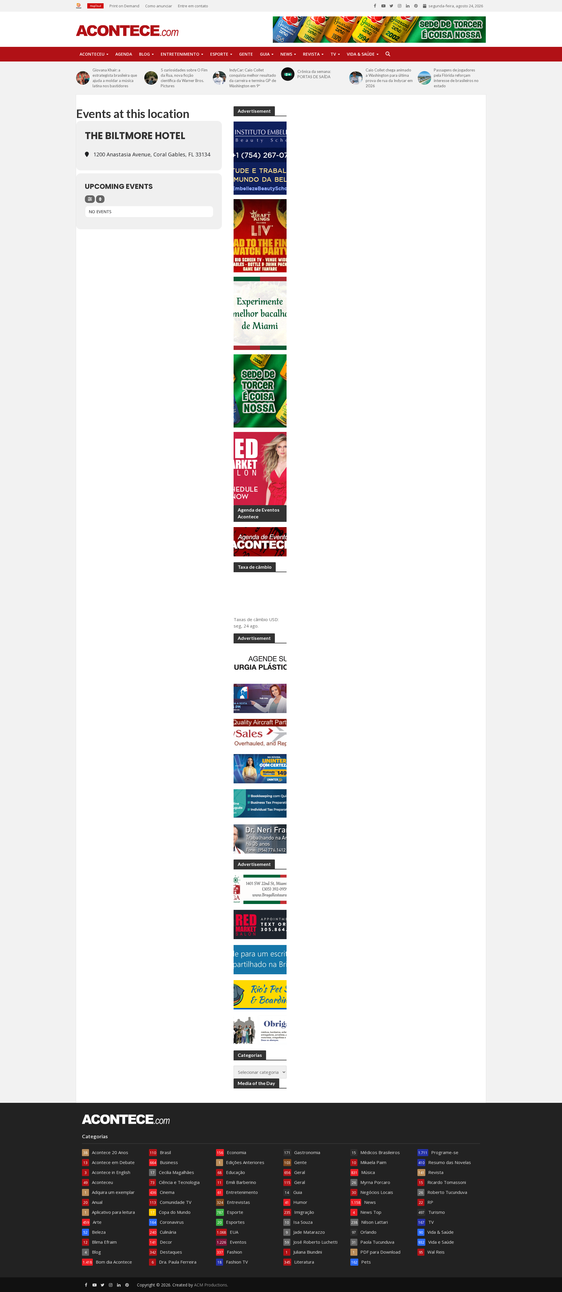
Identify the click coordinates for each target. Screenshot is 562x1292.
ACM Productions (210, 1285)
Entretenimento (180, 54)
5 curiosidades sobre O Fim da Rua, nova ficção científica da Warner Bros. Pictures (184, 78)
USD (273, 619)
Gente (246, 54)
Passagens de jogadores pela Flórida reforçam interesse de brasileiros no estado (456, 78)
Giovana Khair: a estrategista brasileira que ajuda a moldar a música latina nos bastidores (114, 78)
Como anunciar (158, 5)
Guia (265, 54)
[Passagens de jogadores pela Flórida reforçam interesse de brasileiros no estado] (424, 78)
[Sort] (100, 199)
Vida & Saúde (361, 54)
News (286, 54)
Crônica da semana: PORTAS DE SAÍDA (314, 74)
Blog (144, 54)
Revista (311, 54)
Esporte (219, 54)
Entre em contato (193, 5)
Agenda (123, 54)
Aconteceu (92, 54)
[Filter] (90, 199)
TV (333, 54)
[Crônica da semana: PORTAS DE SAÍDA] (287, 74)
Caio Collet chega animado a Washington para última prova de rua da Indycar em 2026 (389, 78)
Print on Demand (124, 5)
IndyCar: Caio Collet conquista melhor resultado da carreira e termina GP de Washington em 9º (252, 78)
